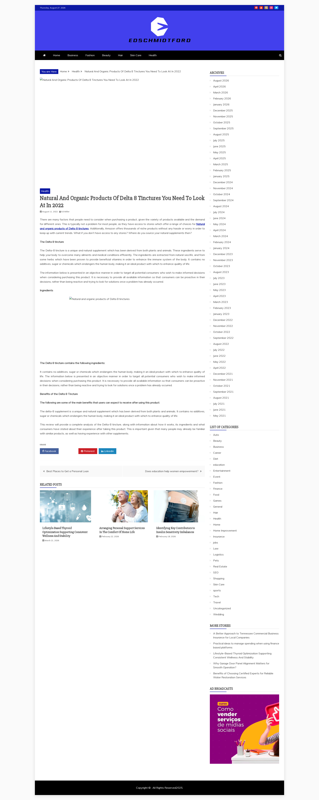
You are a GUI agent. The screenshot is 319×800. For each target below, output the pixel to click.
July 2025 (219, 140)
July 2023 (219, 278)
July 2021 (219, 403)
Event (216, 476)
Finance (217, 488)
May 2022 (219, 361)
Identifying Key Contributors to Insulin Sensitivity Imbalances (175, 530)
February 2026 (222, 98)
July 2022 (219, 349)
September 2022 (223, 337)
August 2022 (221, 343)
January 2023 (221, 314)
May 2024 (219, 224)
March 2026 (220, 92)
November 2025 (223, 116)
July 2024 (219, 212)
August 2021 (221, 397)
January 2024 (221, 248)
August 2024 (221, 206)
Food (216, 494)
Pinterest (89, 451)
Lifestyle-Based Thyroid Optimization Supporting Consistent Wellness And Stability (65, 532)
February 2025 (222, 170)
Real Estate (220, 566)
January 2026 (221, 104)
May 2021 (219, 415)
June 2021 (219, 409)
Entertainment (221, 470)
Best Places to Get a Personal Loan (67, 471)
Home (56, 55)
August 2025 (221, 134)
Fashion (90, 55)
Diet (215, 458)
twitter (276, 7)
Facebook (50, 451)
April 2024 (219, 230)
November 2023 (223, 260)
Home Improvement (225, 530)
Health (153, 55)
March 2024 (220, 236)
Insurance (219, 536)
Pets (216, 560)
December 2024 (223, 182)
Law (215, 548)
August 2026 (221, 80)
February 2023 (222, 308)
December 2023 (223, 254)
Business (72, 55)
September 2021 (223, 391)
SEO (215, 572)
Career (217, 452)
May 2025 (219, 152)
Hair (120, 55)
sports (217, 590)
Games (217, 500)
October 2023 (221, 266)
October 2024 (221, 194)
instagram (271, 7)
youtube (261, 7)
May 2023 (219, 290)
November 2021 (223, 379)
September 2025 (223, 128)
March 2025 (220, 164)
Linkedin (108, 451)
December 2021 (223, 373)
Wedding (218, 614)
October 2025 (221, 122)
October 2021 (221, 385)
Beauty (106, 55)
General (217, 506)
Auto (216, 434)
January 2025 (221, 176)
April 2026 (219, 86)
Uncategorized (222, 608)
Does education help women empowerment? (171, 471)
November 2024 (223, 188)
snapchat (266, 7)
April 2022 (219, 367)
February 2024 (222, 242)
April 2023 (219, 296)
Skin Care (135, 55)
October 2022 (221, 331)
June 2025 (219, 146)
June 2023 (219, 284)
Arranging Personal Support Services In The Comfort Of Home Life (122, 530)
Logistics (218, 554)
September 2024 (223, 200)
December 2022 (223, 320)
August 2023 (221, 272)
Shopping (218, 578)
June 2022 (219, 355)
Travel (217, 602)
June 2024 (219, 218)
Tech (216, 596)
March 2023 (220, 302)
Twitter (69, 451)
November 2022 (223, 326)
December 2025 (223, 110)
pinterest (256, 7)
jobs (215, 542)
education (219, 464)
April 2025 (219, 158)
